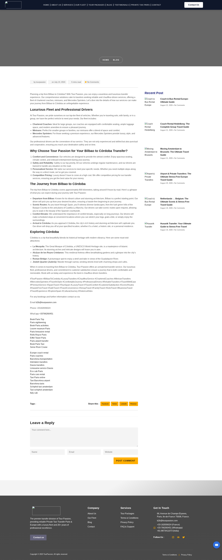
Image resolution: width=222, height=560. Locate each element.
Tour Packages (97, 5)
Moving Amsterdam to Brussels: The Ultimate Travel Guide (174, 152)
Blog (109, 5)
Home (46, 5)
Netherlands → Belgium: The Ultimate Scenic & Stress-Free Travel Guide (174, 202)
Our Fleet (80, 5)
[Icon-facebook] (167, 537)
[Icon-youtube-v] (189, 537)
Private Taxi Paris (140, 5)
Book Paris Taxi (37, 344)
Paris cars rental (37, 374)
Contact (156, 5)
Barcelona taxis (37, 384)
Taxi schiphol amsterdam (41, 390)
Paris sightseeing (38, 322)
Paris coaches (36, 356)
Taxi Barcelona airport (40, 380)
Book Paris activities (39, 325)
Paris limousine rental (40, 332)
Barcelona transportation (41, 359)
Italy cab (34, 393)
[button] (105, 404)
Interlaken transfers (38, 362)
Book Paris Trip (37, 319)
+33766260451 (46, 314)
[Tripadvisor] (178, 537)
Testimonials (122, 5)
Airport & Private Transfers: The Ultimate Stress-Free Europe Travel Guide (175, 177)
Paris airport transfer (39, 341)
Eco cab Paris (36, 371)
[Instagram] (173, 537)
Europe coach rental (39, 353)
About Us (56, 5)
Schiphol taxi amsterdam (41, 387)
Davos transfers (37, 365)
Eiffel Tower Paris (38, 338)
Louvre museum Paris (40, 328)
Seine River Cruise (38, 347)
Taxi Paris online (37, 377)
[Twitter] (183, 537)
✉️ (216, 545)
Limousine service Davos (41, 368)
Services (68, 5)
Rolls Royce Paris (38, 335)
